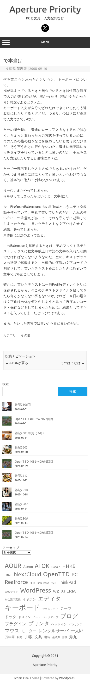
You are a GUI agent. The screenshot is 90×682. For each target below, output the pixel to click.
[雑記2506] (7, 522)
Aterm (28, 567)
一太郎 (77, 630)
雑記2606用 (23, 404)
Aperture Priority (45, 9)
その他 (25, 335)
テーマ (66, 608)
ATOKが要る (16, 363)
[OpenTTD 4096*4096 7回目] (7, 422)
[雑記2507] (7, 508)
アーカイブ (10, 548)
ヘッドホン (59, 624)
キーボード (22, 607)
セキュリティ (50, 608)
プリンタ (38, 623)
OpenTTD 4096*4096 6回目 (34, 461)
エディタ (49, 598)
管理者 (22, 69)
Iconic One (21, 678)
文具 (38, 637)
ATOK (42, 566)
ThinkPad (67, 582)
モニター (28, 631)
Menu (45, 42)
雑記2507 (21, 504)
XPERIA (68, 591)
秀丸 (73, 637)
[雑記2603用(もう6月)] (7, 437)
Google (55, 567)
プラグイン (15, 623)
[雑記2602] (7, 451)
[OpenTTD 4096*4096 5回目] (7, 536)
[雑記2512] (7, 479)
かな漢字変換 (13, 599)
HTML (8, 575)
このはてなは (72, 363)
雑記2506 (21, 518)
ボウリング (75, 624)
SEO (32, 583)
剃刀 (19, 637)
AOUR (13, 565)
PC (75, 574)
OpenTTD (56, 574)
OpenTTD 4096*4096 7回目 (34, 419)
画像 (64, 637)
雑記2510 (21, 490)
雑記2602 (21, 447)
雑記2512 (21, 475)
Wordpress (67, 678)
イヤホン (29, 599)
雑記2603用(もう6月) (29, 433)
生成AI (56, 637)
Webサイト (11, 591)
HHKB (69, 566)
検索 (5, 384)
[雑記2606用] (7, 408)
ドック (10, 617)
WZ (56, 591)
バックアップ (50, 617)
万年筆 (10, 637)
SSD (53, 583)
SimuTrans (43, 583)
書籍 (47, 637)
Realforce (16, 582)
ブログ (69, 616)
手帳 (28, 636)
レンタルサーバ (53, 630)
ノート (37, 617)
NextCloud (27, 574)
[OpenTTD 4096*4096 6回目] (7, 465)
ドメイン (24, 617)
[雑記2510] (7, 494)
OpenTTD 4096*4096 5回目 (34, 532)
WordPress (35, 590)
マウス (12, 630)
